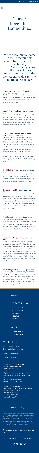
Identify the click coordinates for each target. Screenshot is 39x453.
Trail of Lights (8, 270)
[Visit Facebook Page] (14, 444)
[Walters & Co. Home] (2, 8)
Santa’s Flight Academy (12, 111)
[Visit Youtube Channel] (21, 444)
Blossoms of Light (10, 190)
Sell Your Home (18, 310)
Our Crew (16, 313)
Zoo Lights (7, 217)
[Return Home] (18, 296)
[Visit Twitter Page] (24, 444)
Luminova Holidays (10, 238)
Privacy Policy (19, 331)
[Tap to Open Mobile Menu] (34, 8)
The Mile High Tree (10, 170)
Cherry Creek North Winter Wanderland (19, 133)
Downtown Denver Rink (12, 91)
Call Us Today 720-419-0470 (29, 2)
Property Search (19, 307)
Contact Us (16, 319)
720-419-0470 (13, 353)
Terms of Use (18, 334)
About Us (15, 316)
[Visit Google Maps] (17, 444)
